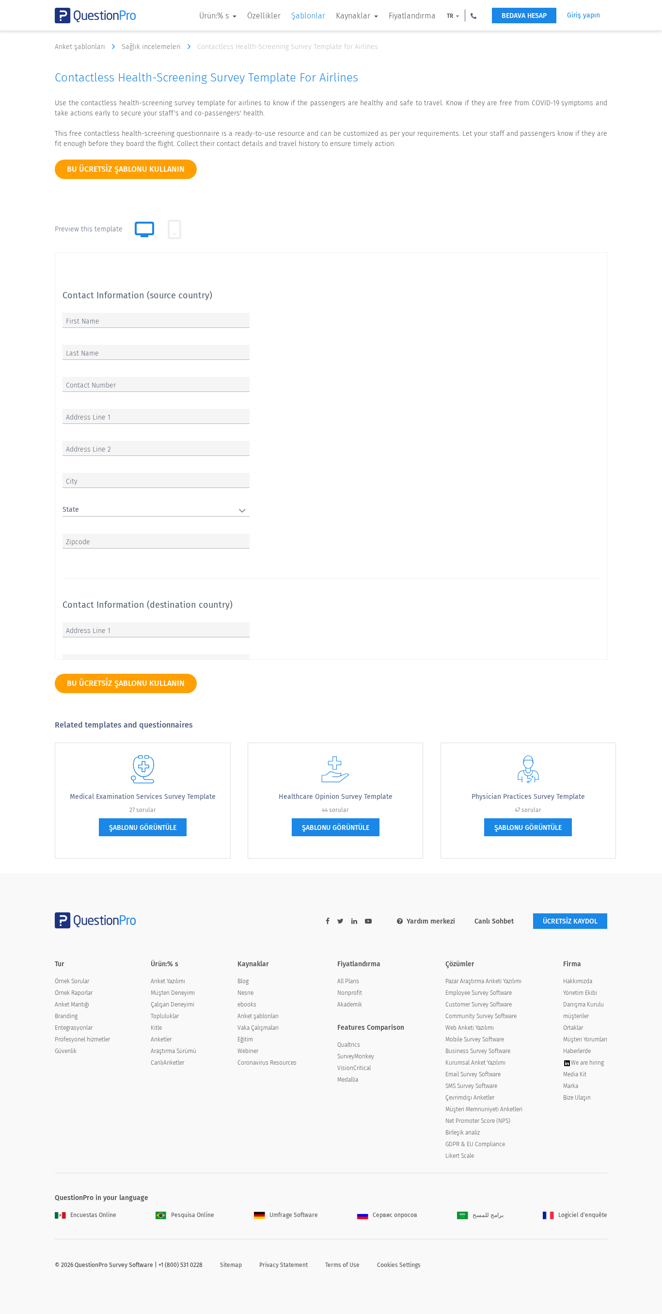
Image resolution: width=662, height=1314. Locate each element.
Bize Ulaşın (577, 1097)
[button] (473, 15)
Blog (243, 981)
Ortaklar (573, 1027)
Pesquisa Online (192, 1215)
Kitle (156, 1027)
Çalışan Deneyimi (172, 1004)
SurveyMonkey (355, 1056)
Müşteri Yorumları (585, 1039)
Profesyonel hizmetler (82, 1039)
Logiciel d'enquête (582, 1215)
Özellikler (264, 15)
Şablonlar (308, 15)
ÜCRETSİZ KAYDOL (570, 921)
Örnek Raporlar (74, 993)
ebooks (246, 1004)
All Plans (348, 981)
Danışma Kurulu (583, 1004)
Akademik (349, 1004)
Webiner (247, 1051)
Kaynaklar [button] (354, 15)
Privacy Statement (283, 1265)
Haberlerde (577, 1051)
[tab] (174, 229)
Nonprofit (349, 993)
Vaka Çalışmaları (258, 1027)
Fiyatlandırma (412, 15)
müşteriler (576, 1016)
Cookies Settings (399, 1265)
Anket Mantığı (72, 1004)
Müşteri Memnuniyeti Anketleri (483, 1109)
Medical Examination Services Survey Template (143, 797)
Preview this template (89, 229)
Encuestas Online (93, 1215)
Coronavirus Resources (267, 1062)
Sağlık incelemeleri (152, 47)
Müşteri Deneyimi (173, 993)
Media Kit (574, 1074)
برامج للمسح (488, 1215)
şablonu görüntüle (142, 828)
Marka (570, 1086)
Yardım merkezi (431, 921)
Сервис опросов (395, 1215)
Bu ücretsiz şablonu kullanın (126, 169)
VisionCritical (354, 1068)
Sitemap (231, 1265)
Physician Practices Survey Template (528, 797)
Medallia (347, 1079)
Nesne (245, 993)
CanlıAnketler (167, 1062)
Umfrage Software (293, 1215)
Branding (66, 1016)
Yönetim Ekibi (580, 993)
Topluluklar (165, 1016)
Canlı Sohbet (494, 921)
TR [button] (451, 16)
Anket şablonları (81, 47)
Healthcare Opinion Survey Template (336, 797)
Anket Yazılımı (168, 981)
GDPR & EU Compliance (475, 1144)
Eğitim (245, 1039)
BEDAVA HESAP (524, 16)
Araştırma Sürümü (173, 1051)
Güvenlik (66, 1051)
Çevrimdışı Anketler (469, 1097)
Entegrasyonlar (74, 1027)
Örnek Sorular (72, 981)
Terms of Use (342, 1265)
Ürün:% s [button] (215, 15)
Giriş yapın (583, 15)
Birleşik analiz (462, 1132)
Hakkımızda (577, 981)
